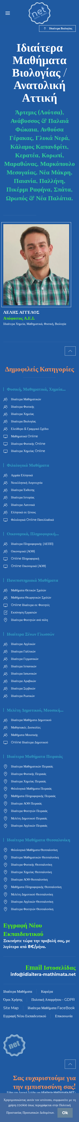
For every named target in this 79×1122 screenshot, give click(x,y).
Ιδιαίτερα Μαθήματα (17, 991)
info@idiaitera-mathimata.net (43, 974)
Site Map (11, 1008)
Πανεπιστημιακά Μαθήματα (32, 580)
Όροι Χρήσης (12, 1000)
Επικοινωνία (63, 1016)
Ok (65, 1112)
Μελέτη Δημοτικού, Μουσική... (35, 710)
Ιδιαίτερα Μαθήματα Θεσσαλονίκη (38, 839)
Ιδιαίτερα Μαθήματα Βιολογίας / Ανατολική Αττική (39, 72)
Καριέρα (47, 991)
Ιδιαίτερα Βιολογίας (60, 28)
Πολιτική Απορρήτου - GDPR (53, 1000)
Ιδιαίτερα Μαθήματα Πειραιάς (35, 756)
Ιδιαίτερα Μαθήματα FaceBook (51, 1008)
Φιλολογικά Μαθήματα (28, 465)
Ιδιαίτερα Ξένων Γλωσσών (30, 634)
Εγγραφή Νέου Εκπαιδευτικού (24, 1016)
